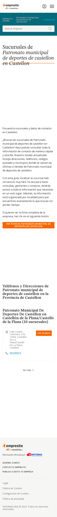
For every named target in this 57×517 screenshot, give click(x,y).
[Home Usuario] (44, 6)
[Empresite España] (12, 6)
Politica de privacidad (13, 498)
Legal (5, 483)
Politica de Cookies (12, 488)
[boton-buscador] (50, 28)
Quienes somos (11, 462)
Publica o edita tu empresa (18, 471)
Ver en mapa (44, 333)
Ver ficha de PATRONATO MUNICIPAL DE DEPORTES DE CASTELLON (28, 225)
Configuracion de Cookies (16, 493)
